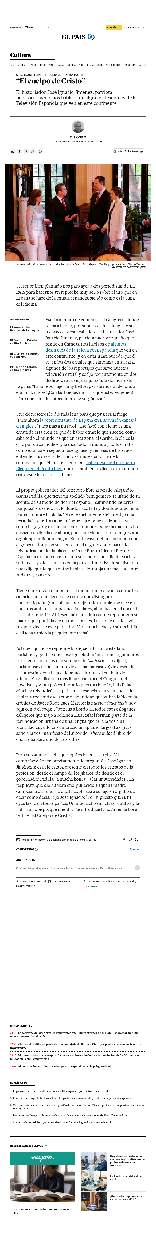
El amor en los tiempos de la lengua (24, 329)
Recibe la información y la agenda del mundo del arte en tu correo (58, 839)
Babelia (136, 65)
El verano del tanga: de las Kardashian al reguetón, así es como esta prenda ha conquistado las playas (72, 1098)
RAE (102, 868)
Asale (94, 868)
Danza (60, 65)
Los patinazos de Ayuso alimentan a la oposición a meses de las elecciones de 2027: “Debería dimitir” (72, 1115)
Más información (25, 885)
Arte (51, 65)
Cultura (20, 55)
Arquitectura (86, 65)
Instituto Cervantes (77, 868)
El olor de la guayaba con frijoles (24, 355)
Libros (42, 65)
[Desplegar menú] (13, 37)
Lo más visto (18, 1082)
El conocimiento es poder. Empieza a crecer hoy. (41, 1211)
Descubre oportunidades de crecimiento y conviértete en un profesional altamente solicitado (128, 1161)
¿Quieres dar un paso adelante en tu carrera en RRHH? (127, 1198)
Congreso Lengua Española (32, 868)
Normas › (135, 849)
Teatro (32, 65)
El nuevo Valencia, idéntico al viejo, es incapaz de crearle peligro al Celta (65, 1066)
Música (21, 65)
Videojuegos (113, 65)
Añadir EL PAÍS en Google (130, 151)
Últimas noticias (21, 1026)
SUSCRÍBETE (113, 27)
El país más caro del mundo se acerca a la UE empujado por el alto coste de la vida (61, 1091)
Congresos (57, 868)
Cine (13, 65)
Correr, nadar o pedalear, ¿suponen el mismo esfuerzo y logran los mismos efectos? (62, 1122)
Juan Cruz (78, 137)
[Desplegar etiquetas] (137, 867)
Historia (71, 65)
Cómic (100, 65)
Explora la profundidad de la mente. (126, 1177)
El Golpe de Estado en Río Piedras (23, 342)
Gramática (114, 868)
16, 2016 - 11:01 (91, 141)
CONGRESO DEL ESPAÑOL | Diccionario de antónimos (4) (49, 75)
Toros (126, 65)
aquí (95, 885)
